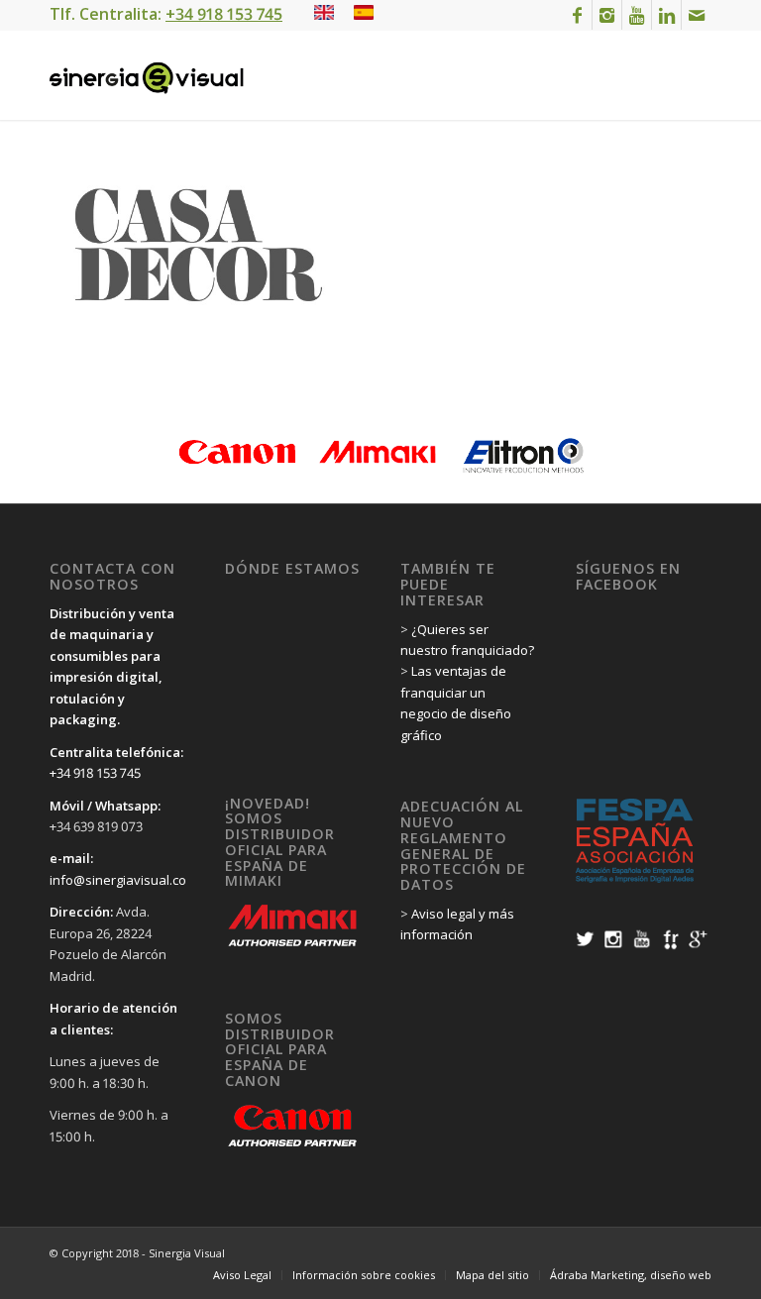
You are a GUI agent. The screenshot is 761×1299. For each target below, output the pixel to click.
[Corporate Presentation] (324, 14)
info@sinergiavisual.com (123, 880)
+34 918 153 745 (95, 773)
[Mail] (696, 15)
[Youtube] (636, 15)
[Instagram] (607, 15)
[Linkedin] (666, 15)
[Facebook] (577, 15)
